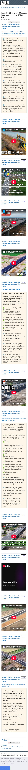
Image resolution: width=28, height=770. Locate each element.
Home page (4, 745)
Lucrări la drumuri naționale (16, 746)
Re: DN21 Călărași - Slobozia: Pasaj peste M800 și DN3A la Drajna (10, 26)
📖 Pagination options (14, 22)
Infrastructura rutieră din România (10, 7)
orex (23, 24)
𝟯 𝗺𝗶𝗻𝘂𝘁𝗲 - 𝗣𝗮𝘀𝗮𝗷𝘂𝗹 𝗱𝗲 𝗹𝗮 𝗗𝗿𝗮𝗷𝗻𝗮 (10, 289)
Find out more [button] (9, 763)
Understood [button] (5, 768)
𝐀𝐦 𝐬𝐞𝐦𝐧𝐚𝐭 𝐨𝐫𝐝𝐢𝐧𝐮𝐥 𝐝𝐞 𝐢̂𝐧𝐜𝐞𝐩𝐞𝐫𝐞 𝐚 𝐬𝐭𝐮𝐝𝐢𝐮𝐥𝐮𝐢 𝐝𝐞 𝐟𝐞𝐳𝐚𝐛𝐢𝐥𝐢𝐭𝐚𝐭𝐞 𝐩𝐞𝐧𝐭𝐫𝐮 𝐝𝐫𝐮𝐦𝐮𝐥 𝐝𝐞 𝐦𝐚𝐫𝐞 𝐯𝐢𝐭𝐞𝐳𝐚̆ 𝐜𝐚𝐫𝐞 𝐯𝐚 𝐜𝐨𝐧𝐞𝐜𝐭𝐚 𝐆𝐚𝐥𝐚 (13, 33)
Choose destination (6, 748)
